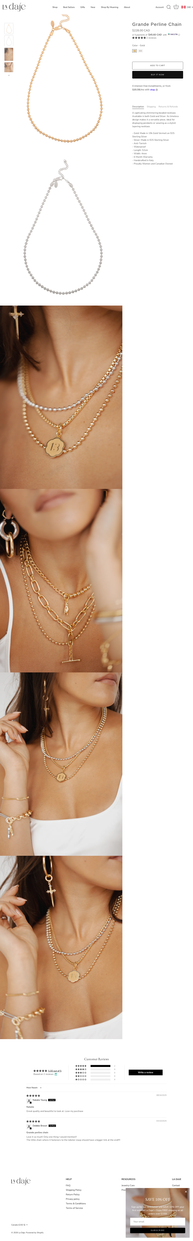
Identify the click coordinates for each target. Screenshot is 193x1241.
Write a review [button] (145, 1072)
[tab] (139, 106)
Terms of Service (74, 1208)
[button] (157, 34)
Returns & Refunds (168, 106)
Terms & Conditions (76, 1203)
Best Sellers (69, 7)
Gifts (82, 7)
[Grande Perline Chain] (8, 28)
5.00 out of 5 (54, 1070)
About (127, 7)
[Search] (169, 7)
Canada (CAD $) (18, 1225)
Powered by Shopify (35, 1232)
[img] (33, 1095)
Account (160, 7)
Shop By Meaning (109, 7)
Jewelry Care (128, 1185)
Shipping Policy (73, 1190)
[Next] (9, 75)
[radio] (134, 51)
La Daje (22, 1232)
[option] (8, 29)
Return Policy (73, 1194)
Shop (55, 7)
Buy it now (157, 74)
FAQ (68, 1185)
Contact (176, 1185)
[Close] (186, 1192)
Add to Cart (157, 65)
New (93, 7)
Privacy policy (73, 1199)
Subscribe (158, 1230)
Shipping (151, 106)
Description (138, 106)
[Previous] (9, 19)
